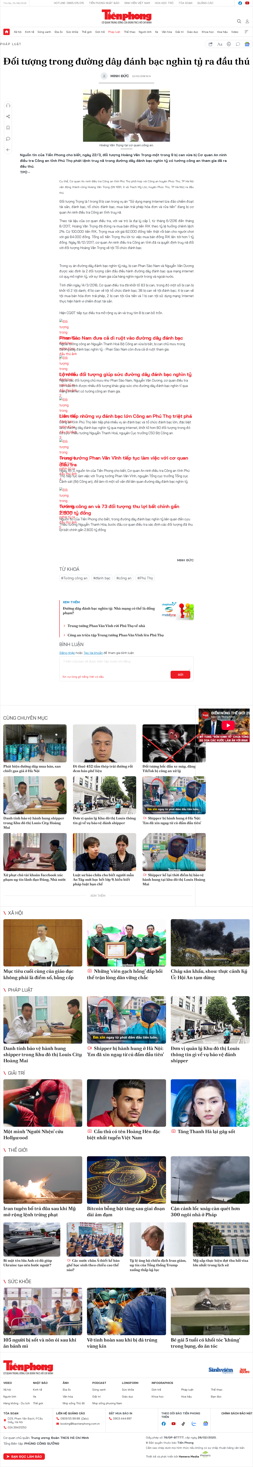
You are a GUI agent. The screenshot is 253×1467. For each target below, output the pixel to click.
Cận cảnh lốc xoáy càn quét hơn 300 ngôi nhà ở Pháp (205, 1211)
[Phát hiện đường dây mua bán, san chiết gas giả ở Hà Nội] (35, 743)
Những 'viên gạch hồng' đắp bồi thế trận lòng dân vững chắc (125, 974)
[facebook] (240, 3)
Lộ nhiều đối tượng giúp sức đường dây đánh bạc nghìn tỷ (125, 374)
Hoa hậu (222, 32)
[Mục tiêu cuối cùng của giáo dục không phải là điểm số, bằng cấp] (42, 943)
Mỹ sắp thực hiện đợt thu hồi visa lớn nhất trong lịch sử (220, 1262)
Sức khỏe (72, 32)
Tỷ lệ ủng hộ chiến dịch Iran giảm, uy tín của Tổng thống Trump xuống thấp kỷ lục (158, 1265)
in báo (229, 44)
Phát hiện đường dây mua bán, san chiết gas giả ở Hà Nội (32, 768)
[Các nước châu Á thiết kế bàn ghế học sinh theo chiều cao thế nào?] (95, 1239)
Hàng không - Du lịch (16, 1403)
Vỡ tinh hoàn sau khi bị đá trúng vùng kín (122, 1343)
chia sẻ (211, 44)
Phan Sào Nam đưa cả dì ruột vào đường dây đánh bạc (121, 338)
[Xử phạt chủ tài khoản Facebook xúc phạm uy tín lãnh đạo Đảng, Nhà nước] (35, 852)
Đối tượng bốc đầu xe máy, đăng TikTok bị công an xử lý (169, 768)
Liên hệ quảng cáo (70, 1413)
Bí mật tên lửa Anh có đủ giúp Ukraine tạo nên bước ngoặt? (27, 1262)
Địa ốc (59, 32)
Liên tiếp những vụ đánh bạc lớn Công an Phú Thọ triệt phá (125, 416)
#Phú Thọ (145, 578)
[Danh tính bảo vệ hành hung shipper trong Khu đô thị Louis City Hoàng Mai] (35, 795)
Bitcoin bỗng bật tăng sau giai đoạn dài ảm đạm (126, 1211)
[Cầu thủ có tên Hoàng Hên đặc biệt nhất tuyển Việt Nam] (126, 1103)
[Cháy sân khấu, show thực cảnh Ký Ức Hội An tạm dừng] (210, 943)
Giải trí (179, 32)
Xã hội (18, 32)
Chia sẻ (8, 117)
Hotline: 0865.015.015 (69, 3)
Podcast (99, 1383)
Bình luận (8, 139)
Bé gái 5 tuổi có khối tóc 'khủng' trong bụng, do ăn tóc (205, 1343)
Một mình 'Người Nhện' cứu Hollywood (33, 1134)
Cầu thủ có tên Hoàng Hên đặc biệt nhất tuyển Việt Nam (123, 1134)
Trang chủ (6, 32)
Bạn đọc (216, 1396)
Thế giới (87, 32)
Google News (247, 44)
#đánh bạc (101, 578)
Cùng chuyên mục (25, 718)
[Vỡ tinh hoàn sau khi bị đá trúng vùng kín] (126, 1311)
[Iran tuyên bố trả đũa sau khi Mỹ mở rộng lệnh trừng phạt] (42, 1180)
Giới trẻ (100, 32)
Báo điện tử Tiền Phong (126, 17)
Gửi (180, 674)
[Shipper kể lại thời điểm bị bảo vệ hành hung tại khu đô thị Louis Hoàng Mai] (174, 852)
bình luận (238, 44)
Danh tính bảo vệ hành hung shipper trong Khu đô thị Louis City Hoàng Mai (33, 823)
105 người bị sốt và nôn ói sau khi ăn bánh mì (39, 1343)
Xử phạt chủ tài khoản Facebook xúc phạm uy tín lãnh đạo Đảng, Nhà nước (34, 877)
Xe (156, 32)
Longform (130, 1383)
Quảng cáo (205, 3)
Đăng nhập (67, 653)
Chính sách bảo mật (237, 1413)
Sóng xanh (44, 32)
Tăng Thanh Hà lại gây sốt (206, 1131)
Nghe (8, 105)
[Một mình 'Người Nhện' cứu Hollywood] (42, 1103)
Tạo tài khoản (93, 653)
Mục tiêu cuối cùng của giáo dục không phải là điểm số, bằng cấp (38, 974)
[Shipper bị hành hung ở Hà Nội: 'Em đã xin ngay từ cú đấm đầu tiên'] (174, 795)
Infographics (162, 1383)
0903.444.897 (122, 1418)
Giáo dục (192, 32)
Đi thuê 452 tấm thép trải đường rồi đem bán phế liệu (103, 768)
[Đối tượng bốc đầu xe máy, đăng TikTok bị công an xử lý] (174, 743)
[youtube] (247, 3)
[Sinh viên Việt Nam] (221, 1371)
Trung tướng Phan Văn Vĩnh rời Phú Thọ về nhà (106, 625)
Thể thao (129, 32)
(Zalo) (85, 1418)
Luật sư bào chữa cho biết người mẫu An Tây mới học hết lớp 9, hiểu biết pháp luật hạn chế (103, 879)
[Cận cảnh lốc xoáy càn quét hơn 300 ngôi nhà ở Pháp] (210, 1180)
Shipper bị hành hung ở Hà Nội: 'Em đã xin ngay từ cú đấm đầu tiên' (172, 820)
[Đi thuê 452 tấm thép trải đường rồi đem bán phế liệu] (104, 743)
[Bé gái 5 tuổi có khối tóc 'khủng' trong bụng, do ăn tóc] (210, 1311)
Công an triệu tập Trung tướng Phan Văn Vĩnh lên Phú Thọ (116, 635)
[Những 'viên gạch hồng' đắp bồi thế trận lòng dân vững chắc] (126, 943)
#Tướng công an (74, 578)
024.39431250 (17, 1427)
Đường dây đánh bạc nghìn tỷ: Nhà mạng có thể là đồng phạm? (109, 610)
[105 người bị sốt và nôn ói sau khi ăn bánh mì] (42, 1311)
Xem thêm (246, 32)
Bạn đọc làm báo (26, 1456)
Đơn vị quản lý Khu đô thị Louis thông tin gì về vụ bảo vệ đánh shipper (104, 820)
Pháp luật (114, 32)
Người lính (145, 32)
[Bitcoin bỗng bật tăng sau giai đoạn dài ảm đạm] (126, 1180)
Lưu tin (8, 128)
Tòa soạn (185, 3)
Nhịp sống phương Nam (107, 1403)
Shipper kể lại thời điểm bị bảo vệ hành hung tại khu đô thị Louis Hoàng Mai (174, 879)
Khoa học (208, 32)
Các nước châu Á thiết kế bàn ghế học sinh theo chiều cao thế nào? (93, 1265)
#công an (123, 578)
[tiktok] (185, 1423)
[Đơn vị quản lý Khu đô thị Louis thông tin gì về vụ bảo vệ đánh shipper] (104, 795)
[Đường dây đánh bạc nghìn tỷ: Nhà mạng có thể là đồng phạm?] (178, 610)
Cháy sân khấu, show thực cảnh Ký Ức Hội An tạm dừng (209, 974)
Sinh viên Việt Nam (137, 3)
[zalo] (196, 1423)
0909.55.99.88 (70, 1418)
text (220, 44)
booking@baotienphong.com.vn (80, 1423)
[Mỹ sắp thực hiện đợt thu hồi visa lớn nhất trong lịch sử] (221, 1239)
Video (234, 32)
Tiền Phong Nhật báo (104, 3)
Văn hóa (167, 32)
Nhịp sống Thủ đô (74, 1403)
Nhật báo (40, 1383)
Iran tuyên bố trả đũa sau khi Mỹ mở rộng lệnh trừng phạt (39, 1211)
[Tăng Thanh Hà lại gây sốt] (210, 1103)
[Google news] (207, 1423)
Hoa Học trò (164, 3)
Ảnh (66, 1383)
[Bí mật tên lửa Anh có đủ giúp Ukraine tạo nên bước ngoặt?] (31, 1239)
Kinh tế (29, 32)
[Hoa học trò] (245, 1371)
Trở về (8, 150)
